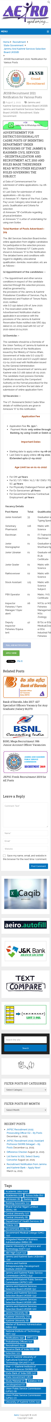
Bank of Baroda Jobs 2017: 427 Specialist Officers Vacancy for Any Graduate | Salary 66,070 (25, 705)
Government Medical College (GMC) (25, 1234)
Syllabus (35, 1380)
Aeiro (16, 1415)
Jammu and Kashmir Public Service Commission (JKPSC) (24, 1274)
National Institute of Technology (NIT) (23, 1332)
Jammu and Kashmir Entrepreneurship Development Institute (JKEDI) (22, 1266)
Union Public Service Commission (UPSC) (23, 1390)
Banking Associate (17, 1203)
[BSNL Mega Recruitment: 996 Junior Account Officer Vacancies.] (25, 726)
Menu (4, 31)
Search (25, 1048)
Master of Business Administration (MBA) (24, 1326)
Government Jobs (17, 1229)
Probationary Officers (19, 1341)
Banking (30, 1199)
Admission (13, 1199)
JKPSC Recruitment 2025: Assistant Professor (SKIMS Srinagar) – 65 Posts (25, 1144)
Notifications (15, 1337)
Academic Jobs (17, 1191)
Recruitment (25, 112)
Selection (13, 1353)
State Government (18, 1377)
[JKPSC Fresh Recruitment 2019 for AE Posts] (25, 762)
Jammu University (17, 1313)
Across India (34, 1195)
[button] (48, 2)
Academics (14, 1195)
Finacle (12, 1225)
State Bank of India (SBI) (21, 1373)
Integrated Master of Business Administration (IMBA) (22, 1241)
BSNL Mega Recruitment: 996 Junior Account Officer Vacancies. (24, 743)
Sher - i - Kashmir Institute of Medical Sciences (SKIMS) (22, 1368)
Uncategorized (15, 1384)
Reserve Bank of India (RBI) (22, 1349)
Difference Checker (17, 1152)
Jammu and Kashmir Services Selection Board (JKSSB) (21, 1287)
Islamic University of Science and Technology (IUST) (23, 1247)
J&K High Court (16, 1252)
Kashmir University (18, 1316)
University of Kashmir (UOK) (23, 1402)
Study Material (15, 1380)
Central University (17, 1213)
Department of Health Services (24, 1221)
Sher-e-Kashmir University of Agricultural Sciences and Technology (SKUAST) (21, 1360)
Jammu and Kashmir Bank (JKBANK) (25, 1258)
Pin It (20, 661)
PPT (32, 1337)
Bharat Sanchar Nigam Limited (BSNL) (22, 1208)
